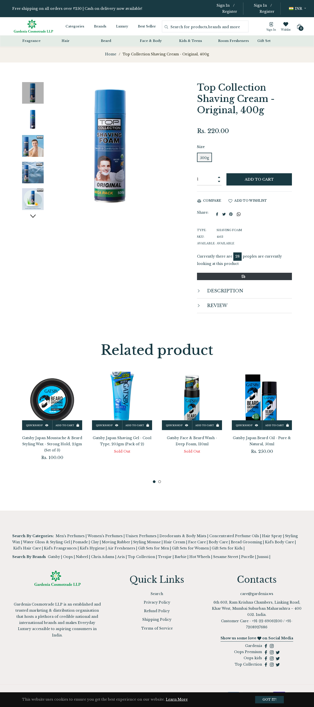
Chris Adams (102, 557)
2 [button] (159, 481)
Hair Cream (174, 542)
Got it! (269, 699)
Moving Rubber (116, 542)
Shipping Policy (156, 619)
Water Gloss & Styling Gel (46, 542)
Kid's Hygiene (92, 548)
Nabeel (82, 557)
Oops (68, 557)
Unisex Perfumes (141, 536)
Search (157, 594)
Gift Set (264, 41)
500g (204, 158)
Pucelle (247, 557)
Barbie (180, 557)
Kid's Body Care (279, 542)
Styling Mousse (147, 542)
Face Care (197, 542)
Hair (65, 41)
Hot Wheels (199, 557)
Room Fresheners (233, 41)
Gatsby (54, 557)
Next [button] (33, 216)
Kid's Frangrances (60, 548)
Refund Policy (157, 611)
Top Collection (141, 557)
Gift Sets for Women (190, 548)
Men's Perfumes (70, 536)
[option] (52, 423)
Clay (95, 542)
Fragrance (31, 41)
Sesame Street (225, 557)
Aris (121, 557)
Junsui (262, 557)
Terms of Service (157, 628)
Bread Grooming (246, 542)
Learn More (177, 699)
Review (216, 305)
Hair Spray (272, 536)
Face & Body (151, 41)
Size (201, 147)
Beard (106, 41)
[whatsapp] (239, 214)
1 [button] (154, 481)
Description (224, 291)
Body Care (218, 542)
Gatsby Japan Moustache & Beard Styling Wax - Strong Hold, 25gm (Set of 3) (52, 444)
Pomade (80, 542)
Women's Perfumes (105, 536)
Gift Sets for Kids (227, 548)
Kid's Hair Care (27, 548)
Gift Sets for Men (153, 548)
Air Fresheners (121, 548)
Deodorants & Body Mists (182, 536)
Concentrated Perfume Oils (234, 536)
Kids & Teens (190, 41)
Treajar (165, 557)
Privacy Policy (157, 602)
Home (110, 54)
